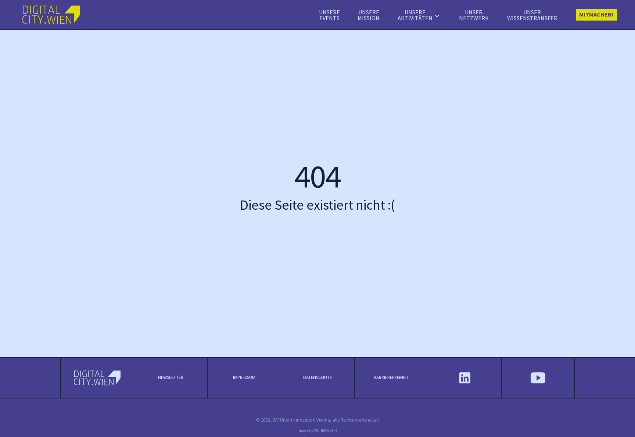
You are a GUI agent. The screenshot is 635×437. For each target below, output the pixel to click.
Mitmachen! (596, 14)
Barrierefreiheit (391, 377)
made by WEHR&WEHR (318, 430)
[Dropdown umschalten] (437, 16)
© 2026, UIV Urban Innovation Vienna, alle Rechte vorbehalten (317, 420)
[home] (51, 14)
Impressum (244, 377)
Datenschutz (317, 377)
